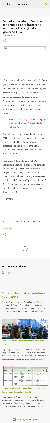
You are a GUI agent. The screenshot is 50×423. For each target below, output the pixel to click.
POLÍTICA (7, 228)
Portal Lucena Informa (18, 4)
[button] (4, 40)
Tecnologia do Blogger (26, 419)
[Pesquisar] (46, 4)
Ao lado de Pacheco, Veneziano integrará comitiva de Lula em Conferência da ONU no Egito (27, 123)
